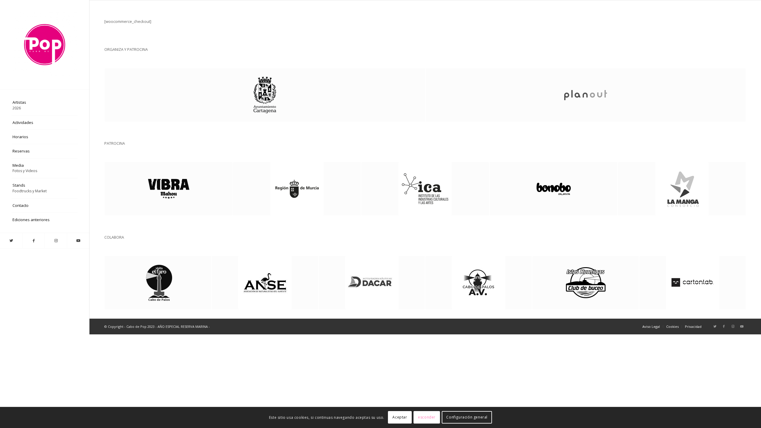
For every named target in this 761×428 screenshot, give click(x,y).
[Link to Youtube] (78, 240)
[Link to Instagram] (56, 240)
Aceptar (399, 417)
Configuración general (467, 417)
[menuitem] (45, 105)
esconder (426, 417)
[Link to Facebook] (33, 240)
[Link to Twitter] (11, 240)
